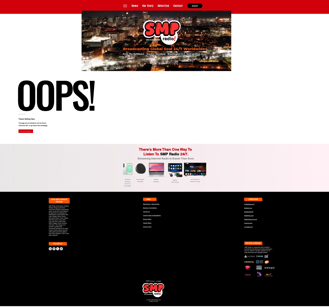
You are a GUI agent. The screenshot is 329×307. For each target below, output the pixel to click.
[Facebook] (54, 248)
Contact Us (146, 212)
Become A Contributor (150, 208)
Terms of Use (147, 227)
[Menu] (125, 5)
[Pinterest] (61, 248)
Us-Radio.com (248, 227)
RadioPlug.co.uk (249, 215)
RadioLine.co (248, 208)
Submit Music (147, 223)
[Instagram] (50, 248)
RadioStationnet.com (250, 219)
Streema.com (248, 223)
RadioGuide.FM (248, 212)
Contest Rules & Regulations (152, 215)
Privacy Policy (147, 219)
